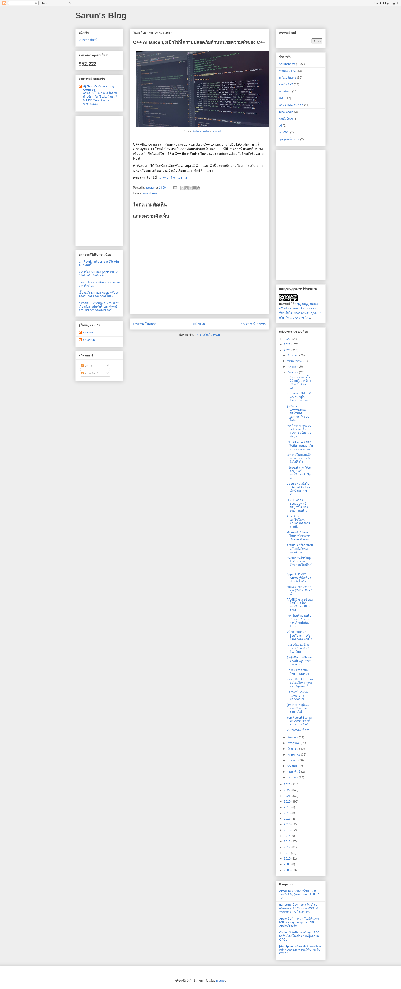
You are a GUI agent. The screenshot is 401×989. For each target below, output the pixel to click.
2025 (287, 344)
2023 (287, 784)
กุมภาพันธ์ (294, 771)
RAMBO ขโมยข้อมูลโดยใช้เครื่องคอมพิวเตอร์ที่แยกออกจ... (300, 605)
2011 (287, 853)
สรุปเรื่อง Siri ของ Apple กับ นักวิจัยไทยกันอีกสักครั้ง (98, 273)
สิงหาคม (293, 737)
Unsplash (217, 131)
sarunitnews (150, 193)
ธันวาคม (293, 355)
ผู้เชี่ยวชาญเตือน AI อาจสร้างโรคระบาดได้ (299, 708)
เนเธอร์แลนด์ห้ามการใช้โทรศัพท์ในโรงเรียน (300, 648)
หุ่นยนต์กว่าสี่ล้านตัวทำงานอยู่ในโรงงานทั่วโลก (299, 397)
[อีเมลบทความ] (175, 187)
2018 (287, 813)
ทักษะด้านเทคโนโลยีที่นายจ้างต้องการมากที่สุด (298, 521)
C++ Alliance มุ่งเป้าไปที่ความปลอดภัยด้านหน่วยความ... (300, 445)
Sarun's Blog (100, 15)
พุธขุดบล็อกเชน (289, 139)
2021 (287, 796)
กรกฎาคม (294, 743)
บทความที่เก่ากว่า (253, 324)
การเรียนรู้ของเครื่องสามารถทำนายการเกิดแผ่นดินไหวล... (300, 621)
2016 (287, 824)
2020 (287, 801)
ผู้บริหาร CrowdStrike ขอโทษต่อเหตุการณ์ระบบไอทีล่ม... (298, 413)
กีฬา (282, 98)
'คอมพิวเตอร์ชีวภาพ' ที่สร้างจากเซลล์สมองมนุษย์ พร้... (299, 721)
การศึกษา (285, 91)
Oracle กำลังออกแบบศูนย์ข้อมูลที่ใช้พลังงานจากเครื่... (297, 505)
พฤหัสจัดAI (286, 118)
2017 (287, 818)
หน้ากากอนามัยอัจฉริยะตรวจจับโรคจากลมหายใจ (299, 635)
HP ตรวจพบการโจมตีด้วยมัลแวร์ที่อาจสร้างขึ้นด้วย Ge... (300, 382)
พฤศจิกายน (294, 361)
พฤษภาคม (294, 754)
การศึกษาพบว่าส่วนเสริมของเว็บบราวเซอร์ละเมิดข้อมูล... (299, 431)
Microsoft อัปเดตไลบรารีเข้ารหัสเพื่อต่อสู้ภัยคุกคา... (300, 536)
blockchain (286, 111)
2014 (287, 835)
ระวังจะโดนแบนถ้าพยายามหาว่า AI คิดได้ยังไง (299, 458)
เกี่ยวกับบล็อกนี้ (88, 40)
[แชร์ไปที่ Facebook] (194, 188)
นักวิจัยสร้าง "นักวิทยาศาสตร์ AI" (298, 671)
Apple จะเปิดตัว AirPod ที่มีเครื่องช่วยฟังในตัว (299, 577)
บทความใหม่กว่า (145, 324)
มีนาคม (292, 765)
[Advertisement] (99, 180)
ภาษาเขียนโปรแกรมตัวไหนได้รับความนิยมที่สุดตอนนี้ (300, 683)
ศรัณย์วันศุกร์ (287, 77)
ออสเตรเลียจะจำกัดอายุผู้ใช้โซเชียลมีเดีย (299, 590)
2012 (287, 847)
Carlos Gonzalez (201, 131)
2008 (287, 870)
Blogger (220, 980)
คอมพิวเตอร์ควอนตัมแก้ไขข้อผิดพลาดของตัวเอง (300, 548)
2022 (287, 790)
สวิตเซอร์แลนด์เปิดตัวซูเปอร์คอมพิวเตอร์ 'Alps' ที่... (300, 473)
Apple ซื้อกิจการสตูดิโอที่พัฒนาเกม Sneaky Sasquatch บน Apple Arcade (299, 922)
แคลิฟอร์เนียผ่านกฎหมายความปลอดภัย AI (297, 695)
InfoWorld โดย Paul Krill (173, 178)
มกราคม (293, 777)
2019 (287, 807)
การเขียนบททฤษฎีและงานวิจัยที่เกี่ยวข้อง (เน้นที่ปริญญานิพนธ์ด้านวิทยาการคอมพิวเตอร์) (99, 306)
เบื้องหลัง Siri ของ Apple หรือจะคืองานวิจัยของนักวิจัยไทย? (99, 294)
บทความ (89, 365)
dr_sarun (89, 339)
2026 (287, 338)
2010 (287, 858)
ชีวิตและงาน (287, 70)
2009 (287, 864)
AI (280, 125)
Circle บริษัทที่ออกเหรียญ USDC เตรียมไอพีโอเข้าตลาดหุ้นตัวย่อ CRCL (299, 936)
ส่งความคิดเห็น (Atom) (208, 334)
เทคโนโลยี (286, 84)
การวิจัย (284, 132)
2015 (287, 830)
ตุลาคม (292, 366)
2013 (287, 841)
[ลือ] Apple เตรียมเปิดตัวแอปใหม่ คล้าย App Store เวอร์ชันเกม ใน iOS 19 (300, 950)
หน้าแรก (199, 324)
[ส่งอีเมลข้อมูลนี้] (182, 188)
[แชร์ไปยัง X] (190, 188)
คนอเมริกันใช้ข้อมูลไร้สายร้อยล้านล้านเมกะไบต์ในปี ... (299, 563)
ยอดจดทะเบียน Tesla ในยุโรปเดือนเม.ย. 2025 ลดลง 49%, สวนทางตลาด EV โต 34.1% (300, 908)
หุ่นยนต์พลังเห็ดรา (298, 730)
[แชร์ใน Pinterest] (198, 188)
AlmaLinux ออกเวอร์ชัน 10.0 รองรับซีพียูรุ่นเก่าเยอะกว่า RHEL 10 (300, 894)
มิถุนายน (293, 748)
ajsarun (88, 332)
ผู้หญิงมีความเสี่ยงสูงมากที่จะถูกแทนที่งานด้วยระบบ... (299, 661)
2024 (287, 350)
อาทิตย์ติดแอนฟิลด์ (291, 105)
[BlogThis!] (186, 188)
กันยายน (293, 372)
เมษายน (292, 760)
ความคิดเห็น (92, 373)
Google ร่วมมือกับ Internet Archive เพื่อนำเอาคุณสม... (298, 489)
